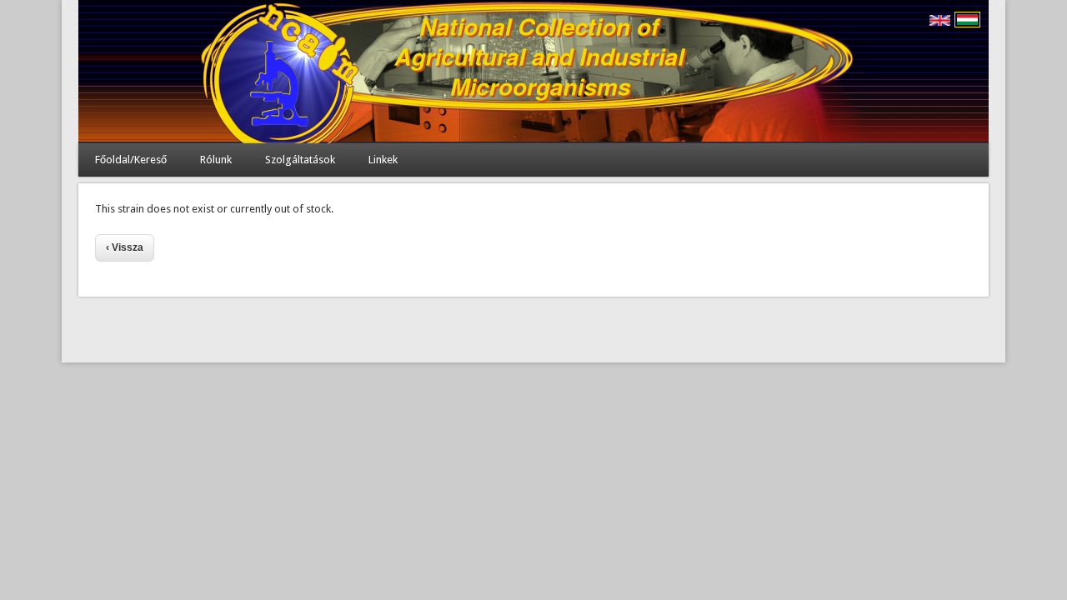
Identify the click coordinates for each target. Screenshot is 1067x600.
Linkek (383, 159)
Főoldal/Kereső (131, 159)
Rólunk (216, 159)
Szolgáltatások (300, 159)
